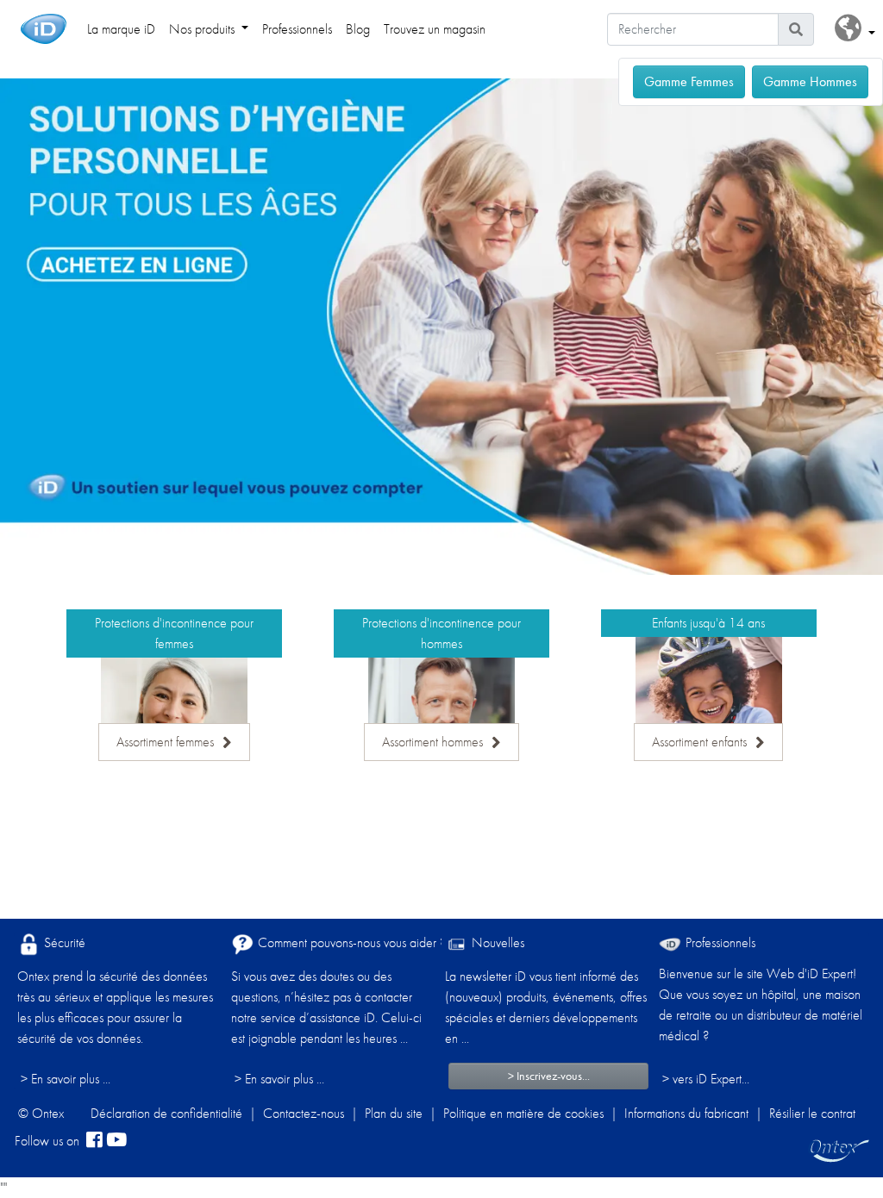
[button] (855, 29)
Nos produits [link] (203, 29)
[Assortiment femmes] (174, 705)
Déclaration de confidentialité (166, 1113)
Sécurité (63, 942)
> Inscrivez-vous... (549, 1075)
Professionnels (718, 942)
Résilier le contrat (812, 1113)
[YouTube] (116, 1141)
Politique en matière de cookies (523, 1113)
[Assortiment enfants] (709, 684)
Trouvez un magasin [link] (434, 29)
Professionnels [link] (297, 29)
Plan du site (394, 1113)
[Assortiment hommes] (441, 705)
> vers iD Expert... (705, 1079)
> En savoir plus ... (65, 1079)
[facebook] (94, 1141)
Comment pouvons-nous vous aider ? (350, 942)
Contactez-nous (303, 1113)
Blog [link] (358, 29)
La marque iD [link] (121, 29)
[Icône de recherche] (796, 29)
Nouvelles (496, 942)
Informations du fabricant (686, 1113)
